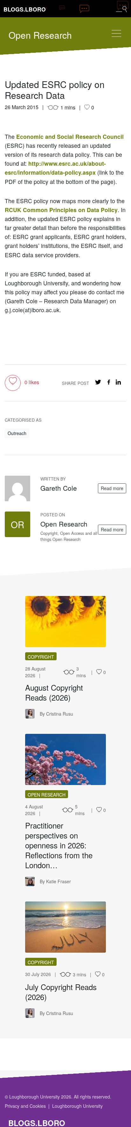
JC (65, 927)
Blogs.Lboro (24, 9)
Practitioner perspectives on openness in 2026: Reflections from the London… (59, 845)
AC (65, 621)
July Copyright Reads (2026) (61, 991)
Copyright (41, 657)
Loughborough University (77, 1106)
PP (65, 759)
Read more (112, 488)
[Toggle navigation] (116, 33)
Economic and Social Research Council (70, 136)
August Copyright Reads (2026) (54, 692)
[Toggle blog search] (121, 9)
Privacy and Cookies (25, 1106)
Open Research (40, 34)
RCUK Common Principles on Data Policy (61, 210)
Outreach (17, 433)
